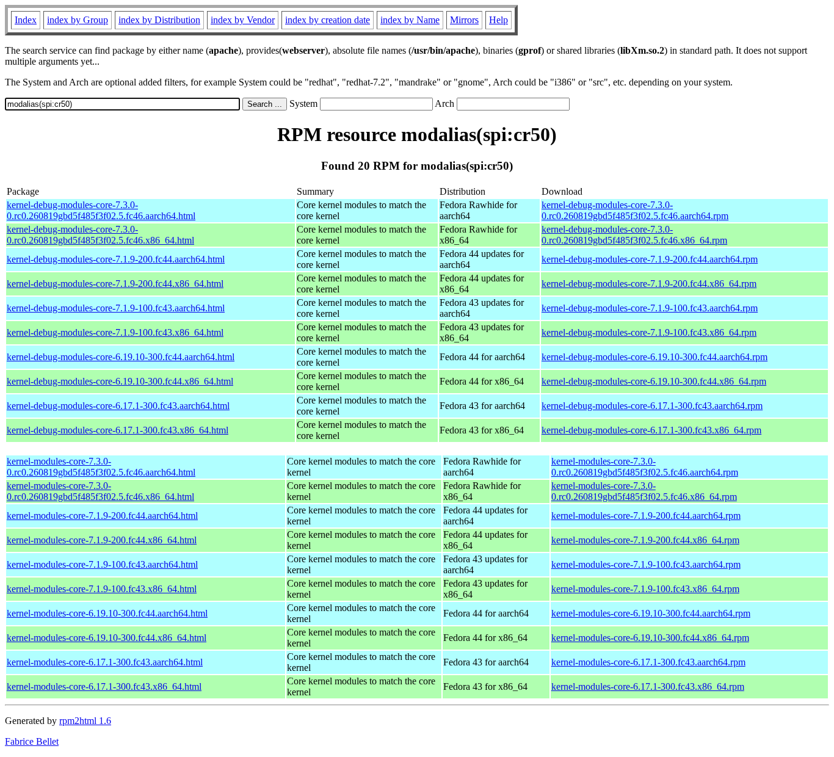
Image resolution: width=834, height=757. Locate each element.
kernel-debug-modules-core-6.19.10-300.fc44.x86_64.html (120, 381)
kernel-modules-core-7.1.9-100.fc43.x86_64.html (102, 589)
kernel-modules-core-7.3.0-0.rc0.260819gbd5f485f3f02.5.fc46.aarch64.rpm (644, 466)
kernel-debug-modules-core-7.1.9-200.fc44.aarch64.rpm (650, 259)
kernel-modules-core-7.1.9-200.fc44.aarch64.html (102, 515)
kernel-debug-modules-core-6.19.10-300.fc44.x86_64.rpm (654, 381)
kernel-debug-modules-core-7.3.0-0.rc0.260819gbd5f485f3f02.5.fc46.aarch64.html (101, 210)
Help (498, 20)
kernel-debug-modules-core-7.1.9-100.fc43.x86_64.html (115, 332)
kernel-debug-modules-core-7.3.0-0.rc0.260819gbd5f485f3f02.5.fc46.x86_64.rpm (634, 234)
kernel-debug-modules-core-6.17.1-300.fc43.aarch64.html (118, 405)
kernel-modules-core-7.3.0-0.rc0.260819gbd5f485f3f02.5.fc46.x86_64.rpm (644, 491)
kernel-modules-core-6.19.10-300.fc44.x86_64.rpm (650, 637)
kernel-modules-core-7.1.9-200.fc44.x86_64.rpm (645, 540)
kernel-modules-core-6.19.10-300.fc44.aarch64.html (107, 613)
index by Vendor (243, 20)
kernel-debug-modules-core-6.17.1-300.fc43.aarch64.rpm (652, 405)
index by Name (410, 20)
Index (26, 20)
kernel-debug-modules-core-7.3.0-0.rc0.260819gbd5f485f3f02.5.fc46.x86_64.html (100, 234)
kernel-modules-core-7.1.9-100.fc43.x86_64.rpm (645, 589)
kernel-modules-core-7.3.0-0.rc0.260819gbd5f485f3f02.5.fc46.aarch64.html (101, 466)
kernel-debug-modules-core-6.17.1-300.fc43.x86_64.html (117, 430)
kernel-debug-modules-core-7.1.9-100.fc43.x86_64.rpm (649, 332)
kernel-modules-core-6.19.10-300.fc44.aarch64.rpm (650, 613)
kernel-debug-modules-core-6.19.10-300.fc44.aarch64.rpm (654, 357)
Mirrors (464, 20)
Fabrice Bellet (32, 741)
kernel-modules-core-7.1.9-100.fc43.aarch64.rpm (646, 564)
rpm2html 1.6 (85, 720)
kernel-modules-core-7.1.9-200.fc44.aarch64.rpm (646, 515)
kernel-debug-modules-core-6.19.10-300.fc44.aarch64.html (120, 357)
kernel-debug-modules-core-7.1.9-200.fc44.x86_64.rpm (649, 283)
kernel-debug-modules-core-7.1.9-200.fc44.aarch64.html (116, 259)
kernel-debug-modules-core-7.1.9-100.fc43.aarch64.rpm (650, 308)
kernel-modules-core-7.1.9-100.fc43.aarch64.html (102, 564)
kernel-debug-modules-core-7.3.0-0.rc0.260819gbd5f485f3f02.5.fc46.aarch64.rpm (635, 210)
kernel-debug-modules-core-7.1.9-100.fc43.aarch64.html (116, 308)
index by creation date (327, 20)
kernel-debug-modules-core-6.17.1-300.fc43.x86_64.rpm (651, 430)
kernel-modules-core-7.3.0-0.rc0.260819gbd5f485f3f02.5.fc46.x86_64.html (100, 491)
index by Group (77, 20)
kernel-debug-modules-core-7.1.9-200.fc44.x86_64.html (115, 283)
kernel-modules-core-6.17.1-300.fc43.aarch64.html (105, 662)
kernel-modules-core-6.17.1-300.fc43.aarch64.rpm (648, 662)
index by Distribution (159, 20)
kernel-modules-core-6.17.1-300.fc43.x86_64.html (104, 686)
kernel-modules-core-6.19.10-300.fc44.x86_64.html (106, 637)
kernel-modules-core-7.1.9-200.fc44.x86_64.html (102, 540)
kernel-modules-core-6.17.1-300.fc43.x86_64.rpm (647, 686)
